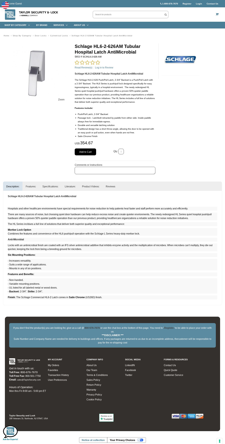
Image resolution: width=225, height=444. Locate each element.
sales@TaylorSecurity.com (29, 380)
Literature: (70, 186)
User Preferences (57, 380)
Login (199, 3)
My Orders (53, 365)
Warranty (91, 389)
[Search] (165, 14)
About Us (91, 365)
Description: (12, 186)
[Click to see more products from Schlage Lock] (180, 59)
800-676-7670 (29, 372)
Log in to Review (104, 67)
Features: (31, 186)
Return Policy (93, 385)
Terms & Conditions (97, 375)
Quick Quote (170, 370)
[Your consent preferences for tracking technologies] (220, 441)
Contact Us (212, 3)
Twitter (128, 375)
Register (187, 3)
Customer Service (173, 375)
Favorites (53, 370)
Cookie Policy (94, 399)
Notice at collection (93, 440)
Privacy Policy (94, 394)
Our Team (91, 370)
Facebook (130, 370)
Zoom (61, 99)
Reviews (110, 186)
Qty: (115, 151)
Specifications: (50, 186)
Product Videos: (90, 186)
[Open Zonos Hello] (5, 5)
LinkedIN (130, 365)
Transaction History (58, 375)
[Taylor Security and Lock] (31, 14)
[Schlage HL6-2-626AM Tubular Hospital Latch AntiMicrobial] (37, 45)
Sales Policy (93, 380)
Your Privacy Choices (122, 440)
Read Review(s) (83, 67)
